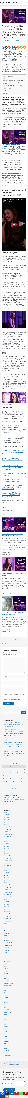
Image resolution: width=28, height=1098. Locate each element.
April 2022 (6, 933)
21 (21, 778)
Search (3, 710)
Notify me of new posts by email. (12, 699)
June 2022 (6, 928)
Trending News (7, 1050)
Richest (5, 1019)
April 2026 (6, 822)
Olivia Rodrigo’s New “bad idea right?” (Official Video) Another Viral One (13, 452)
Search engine (7, 1021)
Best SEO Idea (8, 2)
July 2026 (6, 814)
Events (21, 40)
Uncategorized (7, 1055)
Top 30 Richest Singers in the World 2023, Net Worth (12, 480)
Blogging (6, 973)
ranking (5, 1017)
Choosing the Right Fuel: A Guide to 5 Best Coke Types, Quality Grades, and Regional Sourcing (13, 724)
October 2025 (7, 836)
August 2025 (7, 841)
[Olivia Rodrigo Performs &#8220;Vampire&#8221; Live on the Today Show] (14, 564)
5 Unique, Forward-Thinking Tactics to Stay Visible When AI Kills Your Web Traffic (14, 799)
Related (5, 93)
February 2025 (7, 855)
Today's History (8, 1041)
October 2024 (7, 865)
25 (10, 781)
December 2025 (8, 831)
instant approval (8, 1000)
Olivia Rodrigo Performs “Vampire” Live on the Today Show (12, 460)
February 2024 (7, 884)
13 (17, 775)
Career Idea (7, 976)
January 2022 (7, 940)
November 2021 (8, 945)
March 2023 (7, 911)
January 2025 (7, 858)
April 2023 (6, 909)
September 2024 (8, 868)
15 (24, 775)
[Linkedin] (12, 47)
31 (7, 784)
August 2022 (7, 923)
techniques (6, 1036)
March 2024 (7, 882)
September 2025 (8, 839)
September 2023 (8, 897)
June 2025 (6, 846)
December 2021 (8, 942)
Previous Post (14, 639)
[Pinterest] (15, 47)
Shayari (6, 1026)
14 (21, 775)
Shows (5, 1029)
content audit (7, 978)
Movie (5, 1005)
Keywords (6, 1002)
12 (14, 775)
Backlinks (6, 968)
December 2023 (8, 889)
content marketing (8, 983)
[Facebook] (3, 47)
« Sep (12, 788)
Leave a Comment (6, 40)
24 (7, 781)
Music (3, 42)
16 (3, 778)
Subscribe (8, 1090)
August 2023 (7, 899)
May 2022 (6, 930)
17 (6, 778)
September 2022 (8, 921)
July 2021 (6, 952)
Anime (5, 966)
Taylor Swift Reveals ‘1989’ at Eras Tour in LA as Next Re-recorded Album (12, 467)
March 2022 (7, 935)
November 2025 (8, 834)
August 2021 (7, 950)
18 (10, 778)
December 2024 (8, 860)
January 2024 (7, 887)
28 (21, 781)
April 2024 (6, 880)
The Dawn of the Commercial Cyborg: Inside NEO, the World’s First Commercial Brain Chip (14, 753)
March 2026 (7, 824)
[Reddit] (9, 47)
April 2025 (6, 851)
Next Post (5, 644)
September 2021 (8, 947)
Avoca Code (7, 797)
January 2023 (7, 916)
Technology (7, 1038)
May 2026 (6, 819)
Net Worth (6, 1009)
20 (17, 778)
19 (14, 778)
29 (24, 781)
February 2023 (7, 913)
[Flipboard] (25, 1093)
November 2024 (8, 863)
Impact (5, 90)
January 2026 (7, 829)
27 (17, 781)
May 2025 (6, 848)
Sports (5, 1034)
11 (10, 775)
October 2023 (7, 894)
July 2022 (6, 926)
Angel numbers (7, 963)
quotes (5, 1014)
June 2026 (6, 817)
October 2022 (7, 918)
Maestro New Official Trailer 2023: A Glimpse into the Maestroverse (12, 494)
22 (24, 778)
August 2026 (7, 812)
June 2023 (6, 904)
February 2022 (7, 938)
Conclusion (6, 91)
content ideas (7, 980)
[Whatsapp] (21, 47)
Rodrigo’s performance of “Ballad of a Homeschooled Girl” (13, 86)
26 (14, 781)
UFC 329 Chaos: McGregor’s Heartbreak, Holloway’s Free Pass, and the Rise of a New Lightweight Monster (13, 731)
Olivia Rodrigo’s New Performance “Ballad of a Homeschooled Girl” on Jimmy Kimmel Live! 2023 (14, 82)
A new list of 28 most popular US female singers (14, 474)
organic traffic (7, 1012)
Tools (5, 1043)
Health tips (6, 997)
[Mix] (18, 47)
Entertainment (15, 40)
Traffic (5, 1048)
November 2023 (8, 892)
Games (5, 995)
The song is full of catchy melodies (11, 145)
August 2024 (7, 870)
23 (3, 781)
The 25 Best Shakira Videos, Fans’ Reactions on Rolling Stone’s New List (12, 487)
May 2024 (6, 877)
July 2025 (6, 843)
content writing (7, 985)
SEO (5, 1024)
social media (7, 1031)
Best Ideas (6, 971)
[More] (24, 47)
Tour (5, 1046)
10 (7, 775)
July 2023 (6, 901)
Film (5, 992)
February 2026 (7, 827)
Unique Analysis (7, 88)
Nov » (15, 788)
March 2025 (7, 853)
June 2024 (6, 875)
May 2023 (6, 906)
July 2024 (6, 872)
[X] (6, 47)
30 (3, 784)
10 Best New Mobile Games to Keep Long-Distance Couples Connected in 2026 (13, 738)
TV (4, 1053)
